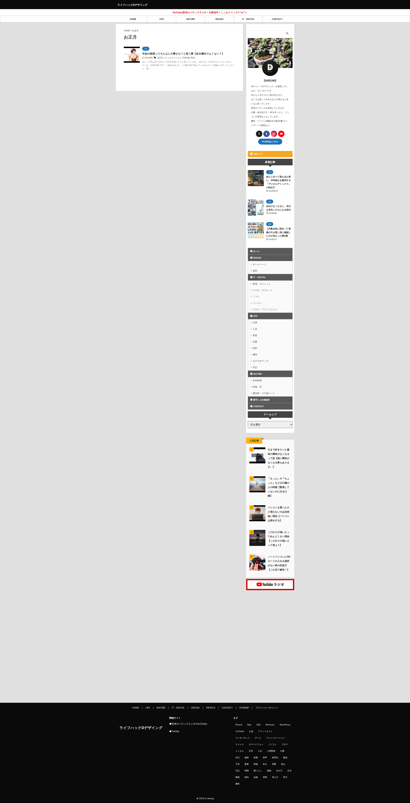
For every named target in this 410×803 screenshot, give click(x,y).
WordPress (285, 724)
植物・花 (257, 386)
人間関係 (271, 751)
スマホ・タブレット (263, 290)
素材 (255, 270)
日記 (255, 367)
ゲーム (258, 737)
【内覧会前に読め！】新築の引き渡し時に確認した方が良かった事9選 (278, 232)
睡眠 (237, 777)
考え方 (275, 777)
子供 (237, 764)
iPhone (238, 724)
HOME (133, 19)
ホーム (256, 251)
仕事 (255, 322)
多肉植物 (257, 380)
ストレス (239, 744)
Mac (249, 724)
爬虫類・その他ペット (264, 393)
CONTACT (277, 19)
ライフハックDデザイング (132, 4)
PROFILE (210, 707)
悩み (283, 764)
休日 (237, 757)
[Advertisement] (270, 646)
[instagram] (274, 134)
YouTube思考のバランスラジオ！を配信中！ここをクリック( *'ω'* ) (191, 12)
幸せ (265, 764)
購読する (258, 154)
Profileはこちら (270, 141)
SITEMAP (244, 707)
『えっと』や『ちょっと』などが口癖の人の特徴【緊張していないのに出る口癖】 (278, 487)
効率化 (275, 757)
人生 (255, 328)
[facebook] (266, 134)
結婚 (256, 777)
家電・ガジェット (262, 283)
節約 (255, 348)
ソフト (256, 296)
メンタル (239, 751)
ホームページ (259, 264)
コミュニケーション (172, 57)
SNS (258, 724)
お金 (251, 731)
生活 (193, 57)
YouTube (239, 731)
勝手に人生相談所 (261, 399)
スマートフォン (256, 744)
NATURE (190, 19)
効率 (265, 757)
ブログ (285, 744)
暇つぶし (258, 770)
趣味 (255, 354)
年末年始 (186, 57)
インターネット (242, 737)
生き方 (279, 770)
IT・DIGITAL (248, 19)
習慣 (265, 777)
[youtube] (281, 134)
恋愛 (255, 341)
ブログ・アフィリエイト (265, 309)
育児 (285, 777)
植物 (269, 770)
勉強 (285, 757)
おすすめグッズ (260, 360)
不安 (251, 751)
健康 (247, 757)
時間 (247, 770)
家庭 (255, 335)
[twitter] (259, 134)
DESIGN (219, 19)
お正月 (160, 57)
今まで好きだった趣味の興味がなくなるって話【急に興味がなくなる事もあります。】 (278, 458)
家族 (256, 764)
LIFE (162, 19)
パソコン (257, 303)
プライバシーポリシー (266, 707)
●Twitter (174, 731)
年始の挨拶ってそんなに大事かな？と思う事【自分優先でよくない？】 (183, 53)
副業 (256, 757)
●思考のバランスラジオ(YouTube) (188, 723)
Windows (270, 724)
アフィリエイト (265, 731)
